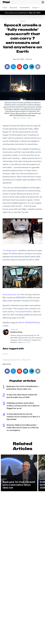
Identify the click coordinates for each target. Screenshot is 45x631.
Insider (22, 21)
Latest (5, 7)
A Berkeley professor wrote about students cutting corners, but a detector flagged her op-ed (23, 405)
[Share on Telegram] (31, 371)
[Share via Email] (37, 371)
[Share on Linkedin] (25, 371)
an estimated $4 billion (22, 311)
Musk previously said (11, 294)
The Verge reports (10, 250)
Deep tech (13, 7)
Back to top (7, 364)
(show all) (26, 342)
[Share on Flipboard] (19, 371)
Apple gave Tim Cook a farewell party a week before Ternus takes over (22, 387)
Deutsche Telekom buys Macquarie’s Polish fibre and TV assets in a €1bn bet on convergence (23, 427)
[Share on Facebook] (7, 371)
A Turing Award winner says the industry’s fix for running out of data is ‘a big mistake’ (23, 416)
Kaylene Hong (16, 332)
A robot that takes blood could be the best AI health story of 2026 (22, 396)
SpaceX (5, 354)
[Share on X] (13, 371)
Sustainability (25, 7)
